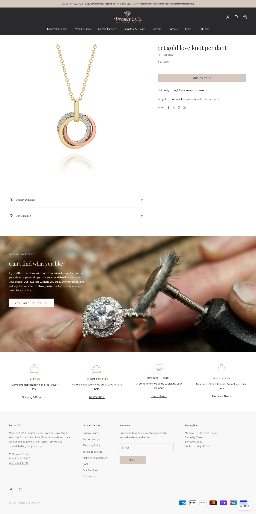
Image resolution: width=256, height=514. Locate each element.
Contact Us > (97, 397)
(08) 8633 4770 (18, 462)
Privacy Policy (91, 433)
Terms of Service (93, 451)
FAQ (85, 464)
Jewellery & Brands (134, 29)
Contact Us (89, 476)
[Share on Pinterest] (178, 107)
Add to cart (201, 78)
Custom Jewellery (107, 29)
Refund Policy (91, 439)
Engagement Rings (57, 29)
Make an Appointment (31, 302)
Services (173, 29)
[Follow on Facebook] (11, 489)
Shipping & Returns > (34, 397)
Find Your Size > (221, 396)
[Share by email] (184, 107)
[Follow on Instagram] (20, 489)
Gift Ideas (204, 29)
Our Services (90, 470)
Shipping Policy (91, 445)
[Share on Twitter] (173, 107)
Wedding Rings (82, 29)
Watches (157, 29)
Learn (188, 29)
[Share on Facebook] (168, 107)
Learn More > (159, 396)
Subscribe (132, 459)
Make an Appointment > (193, 90)
